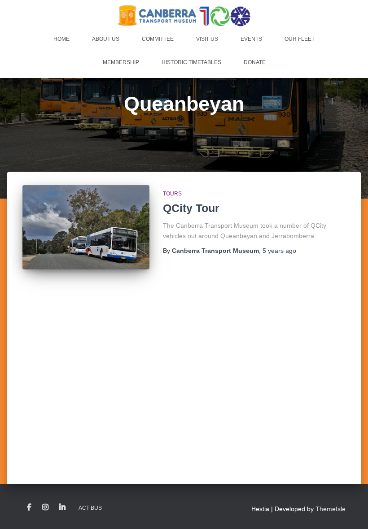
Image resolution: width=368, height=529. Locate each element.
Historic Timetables (191, 62)
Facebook (29, 507)
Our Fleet (300, 39)
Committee (158, 39)
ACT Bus (90, 508)
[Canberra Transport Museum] (184, 15)
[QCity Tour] (85, 227)
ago (279, 250)
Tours (172, 194)
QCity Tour (191, 208)
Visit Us (207, 39)
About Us (105, 39)
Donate (255, 62)
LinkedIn (62, 507)
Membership (121, 62)
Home (61, 39)
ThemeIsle (330, 508)
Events (251, 39)
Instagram (45, 507)
